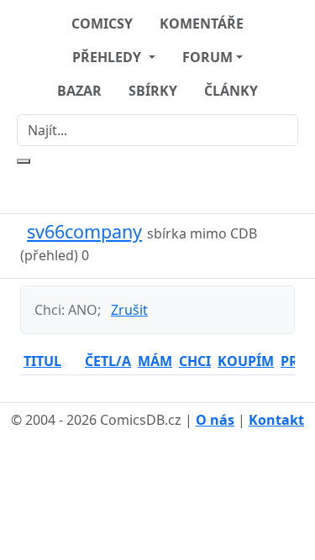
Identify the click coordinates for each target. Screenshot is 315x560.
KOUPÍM (246, 361)
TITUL (42, 361)
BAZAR (79, 90)
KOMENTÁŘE (202, 23)
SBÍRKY (153, 90)
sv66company (84, 231)
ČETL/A (108, 361)
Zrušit (129, 310)
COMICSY (102, 23)
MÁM (155, 361)
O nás (215, 420)
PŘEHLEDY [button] (108, 57)
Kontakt (276, 420)
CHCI (195, 361)
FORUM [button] (207, 57)
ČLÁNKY (231, 90)
